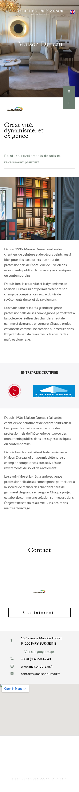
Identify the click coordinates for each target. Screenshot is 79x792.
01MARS (59, 780)
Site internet (38, 612)
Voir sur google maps (39, 651)
